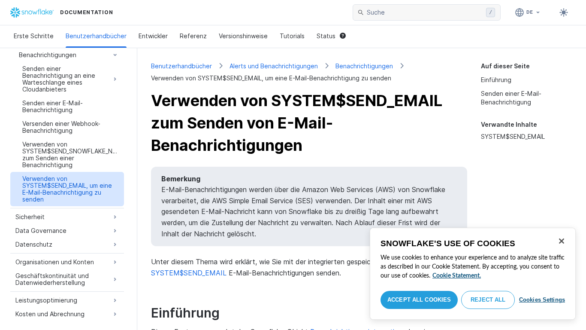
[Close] (561, 241)
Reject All (488, 299)
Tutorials (292, 36)
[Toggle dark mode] (563, 12)
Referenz (193, 36)
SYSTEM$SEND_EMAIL (513, 136)
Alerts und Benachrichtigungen (274, 66)
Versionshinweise (243, 36)
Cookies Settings (542, 299)
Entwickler (153, 36)
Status (326, 36)
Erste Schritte (34, 36)
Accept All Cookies (419, 299)
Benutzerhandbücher (96, 36)
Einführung (496, 79)
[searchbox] (425, 12)
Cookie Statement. (456, 276)
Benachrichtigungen (364, 66)
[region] (473, 274)
